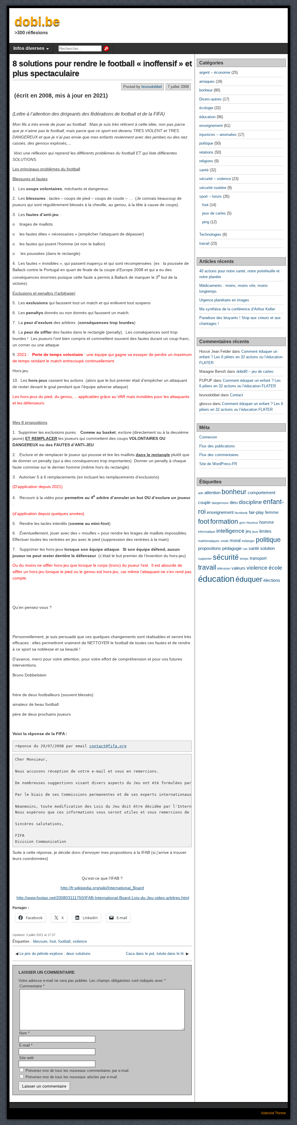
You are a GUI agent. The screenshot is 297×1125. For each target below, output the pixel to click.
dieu (234, 502)
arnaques (207, 81)
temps (244, 558)
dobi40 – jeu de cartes (255, 371)
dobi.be (37, 21)
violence (80, 941)
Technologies (210, 234)
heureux (252, 522)
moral (235, 540)
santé (204, 170)
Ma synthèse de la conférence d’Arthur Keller (237, 309)
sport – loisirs (210, 196)
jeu (248, 531)
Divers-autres (210, 99)
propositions (209, 548)
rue (245, 548)
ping (205, 222)
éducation (207, 117)
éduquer (249, 579)
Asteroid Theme (273, 1113)
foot (53, 941)
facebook (241, 512)
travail (204, 243)
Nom (24, 1033)
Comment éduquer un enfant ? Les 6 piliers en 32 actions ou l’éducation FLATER (240, 357)
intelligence (230, 531)
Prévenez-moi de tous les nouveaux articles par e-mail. (72, 1077)
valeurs (238, 568)
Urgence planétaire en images (224, 300)
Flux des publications (217, 446)
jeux (255, 531)
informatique (206, 531)
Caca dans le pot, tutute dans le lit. (155, 953)
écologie (206, 108)
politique (206, 143)
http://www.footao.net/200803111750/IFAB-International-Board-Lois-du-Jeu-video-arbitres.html (103, 897)
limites (265, 531)
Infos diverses (28, 48)
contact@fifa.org (107, 746)
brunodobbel (152, 86)
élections (271, 580)
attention (212, 492)
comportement (261, 492)
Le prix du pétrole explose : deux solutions (54, 953)
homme (266, 522)
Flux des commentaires (219, 455)
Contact (236, 395)
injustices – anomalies (218, 134)
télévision (223, 568)
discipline (250, 502)
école (275, 567)
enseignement (211, 125)
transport (258, 558)
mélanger (248, 541)
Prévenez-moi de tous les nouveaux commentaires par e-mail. (78, 1070)
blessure (40, 941)
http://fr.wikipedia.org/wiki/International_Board (102, 887)
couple (204, 502)
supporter (205, 558)
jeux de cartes (214, 213)
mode (225, 541)
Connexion (208, 437)
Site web (26, 1058)
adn (200, 493)
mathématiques (209, 541)
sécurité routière (212, 188)
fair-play (256, 512)
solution (267, 548)
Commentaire (31, 986)
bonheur (206, 90)
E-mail (25, 1045)
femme (271, 512)
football (64, 941)
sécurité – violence (215, 179)
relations (206, 152)
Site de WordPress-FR (218, 464)
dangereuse (220, 503)
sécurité (226, 557)
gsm (242, 522)
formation (224, 521)
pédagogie (232, 548)
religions (206, 161)
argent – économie (214, 72)
